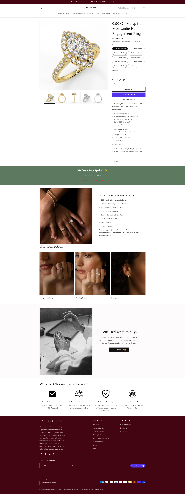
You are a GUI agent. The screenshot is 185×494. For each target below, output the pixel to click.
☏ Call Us (123, 431)
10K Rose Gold (119, 53)
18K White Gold (120, 61)
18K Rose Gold (119, 66)
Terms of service (88, 489)
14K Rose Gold (136, 57)
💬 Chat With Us (125, 425)
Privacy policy (78, 489)
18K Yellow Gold (137, 61)
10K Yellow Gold (137, 48)
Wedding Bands (81, 298)
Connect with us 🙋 (119, 350)
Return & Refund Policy (101, 438)
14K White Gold (135, 53)
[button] (42, 8)
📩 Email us (123, 428)
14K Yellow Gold (120, 57)
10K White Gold (120, 48)
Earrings (114, 298)
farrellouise (47, 489)
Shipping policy (99, 489)
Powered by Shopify (56, 489)
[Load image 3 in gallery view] (73, 97)
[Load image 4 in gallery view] (86, 97)
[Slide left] (42, 98)
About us (96, 425)
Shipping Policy (98, 442)
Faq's (94, 448)
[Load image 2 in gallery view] (61, 97)
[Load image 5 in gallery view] (98, 97)
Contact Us (96, 445)
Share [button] (116, 161)
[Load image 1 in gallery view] (49, 97)
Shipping (124, 41)
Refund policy (68, 489)
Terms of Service (98, 428)
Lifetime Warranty (99, 431)
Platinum (133, 66)
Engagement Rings (47, 298)
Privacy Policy (98, 435)
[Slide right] (106, 98)
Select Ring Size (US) (119, 80)
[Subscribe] (72, 465)
